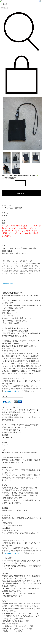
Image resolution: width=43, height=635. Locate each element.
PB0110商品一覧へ (7, 283)
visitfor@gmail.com (12, 391)
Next (38, 149)
